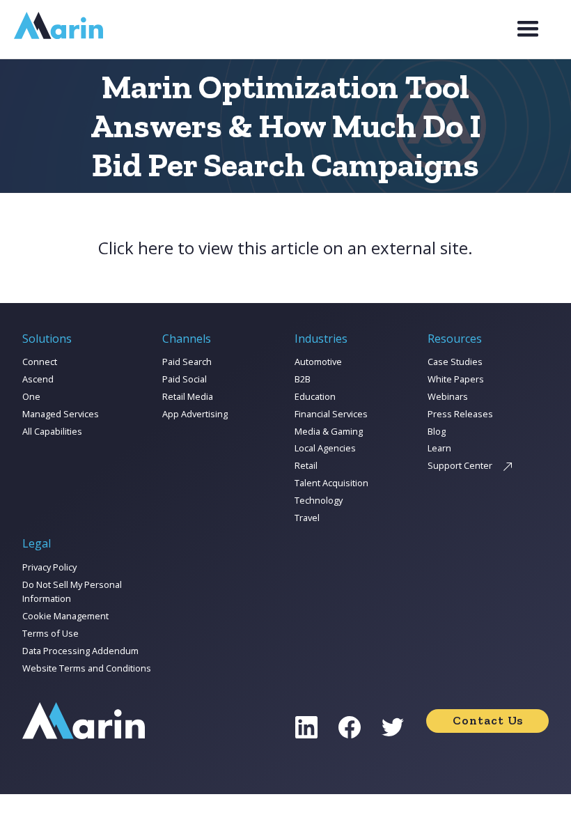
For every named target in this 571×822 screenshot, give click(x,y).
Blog (437, 431)
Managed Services (60, 414)
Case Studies (455, 361)
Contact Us (488, 720)
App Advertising (195, 414)
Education (315, 396)
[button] (528, 29)
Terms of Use (50, 633)
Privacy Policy (49, 567)
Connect (39, 361)
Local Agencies (325, 448)
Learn (439, 448)
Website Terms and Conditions (86, 668)
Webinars (448, 396)
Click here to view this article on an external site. (285, 248)
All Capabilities (52, 431)
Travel (307, 517)
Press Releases (460, 414)
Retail (306, 465)
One (31, 396)
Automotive (318, 361)
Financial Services (331, 414)
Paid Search (187, 361)
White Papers (456, 379)
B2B (303, 379)
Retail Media (187, 396)
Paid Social (184, 379)
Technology (319, 500)
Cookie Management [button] (65, 616)
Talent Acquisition (331, 482)
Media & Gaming (329, 431)
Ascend (38, 379)
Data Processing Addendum (80, 650)
